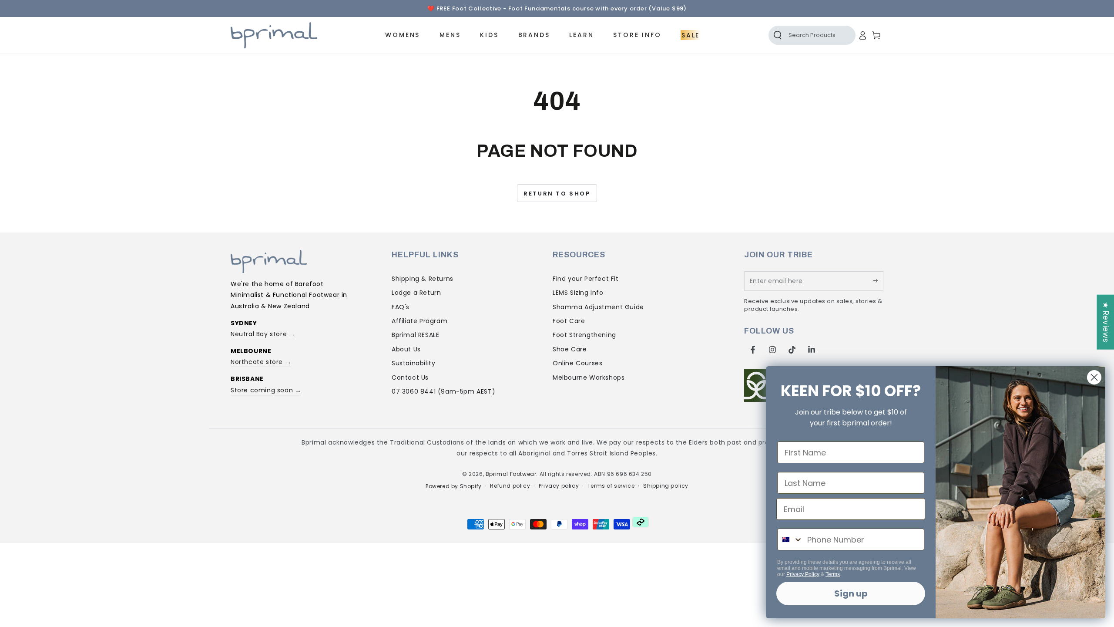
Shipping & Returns (422, 278)
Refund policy (510, 485)
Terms (832, 574)
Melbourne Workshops (588, 377)
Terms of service (611, 485)
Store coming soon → (266, 390)
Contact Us (410, 377)
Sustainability (413, 363)
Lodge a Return (416, 292)
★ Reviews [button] (1106, 322)
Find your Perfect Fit (586, 278)
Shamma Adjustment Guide (598, 307)
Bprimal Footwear (511, 474)
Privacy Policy (802, 574)
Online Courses (577, 363)
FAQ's (400, 307)
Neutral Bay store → (263, 334)
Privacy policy (559, 485)
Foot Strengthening (584, 334)
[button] (802, 35)
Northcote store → (261, 361)
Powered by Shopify (454, 486)
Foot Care (569, 321)
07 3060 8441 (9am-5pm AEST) (443, 391)
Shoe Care (570, 349)
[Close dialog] (1094, 377)
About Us (406, 349)
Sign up (851, 593)
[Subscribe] (878, 280)
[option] (557, 9)
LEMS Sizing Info (578, 292)
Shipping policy (665, 485)
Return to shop (556, 193)
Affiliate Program (419, 321)
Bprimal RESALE (415, 334)
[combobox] (790, 539)
